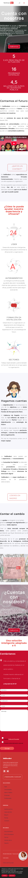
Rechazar (12, 875)
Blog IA (6, 815)
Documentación (8, 831)
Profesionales (7, 798)
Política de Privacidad (13, 739)
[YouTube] (7, 771)
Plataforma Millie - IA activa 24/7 (13, 776)
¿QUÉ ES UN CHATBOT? (17, 167)
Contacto (6, 820)
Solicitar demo (8, 840)
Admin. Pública (8, 792)
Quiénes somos (8, 809)
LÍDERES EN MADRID (14, 496)
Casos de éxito (8, 812)
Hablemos (14, 47)
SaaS (5, 786)
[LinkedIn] (4, 771)
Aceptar (4, 875)
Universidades (8, 789)
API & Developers (9, 834)
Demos (6, 837)
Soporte (6, 843)
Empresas (7, 795)
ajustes (20, 872)
